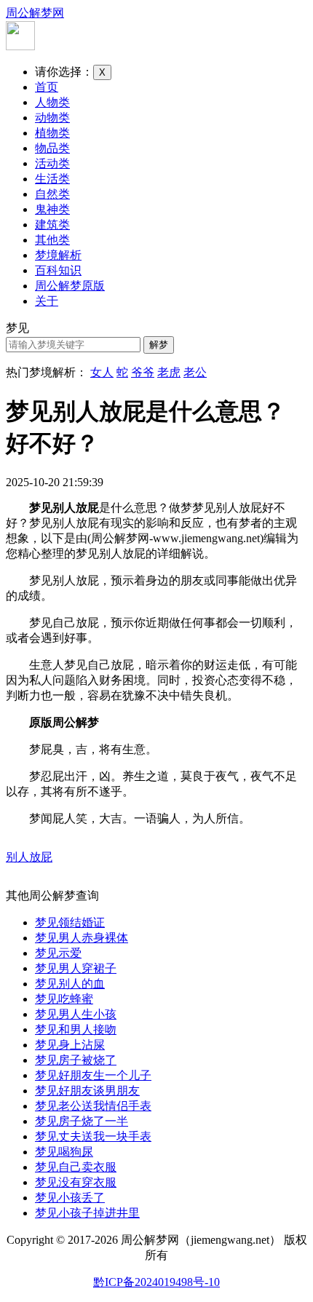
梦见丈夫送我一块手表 (93, 1136)
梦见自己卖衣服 (75, 1167)
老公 (195, 372)
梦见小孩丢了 (70, 1197)
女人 (102, 372)
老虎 (169, 372)
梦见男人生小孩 (75, 1014)
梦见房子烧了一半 (81, 1121)
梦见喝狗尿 (64, 1152)
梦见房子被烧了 (75, 1060)
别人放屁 (29, 857)
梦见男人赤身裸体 (81, 938)
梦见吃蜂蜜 (64, 999)
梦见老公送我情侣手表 (93, 1106)
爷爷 (142, 372)
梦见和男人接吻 (75, 1029)
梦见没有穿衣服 (75, 1182)
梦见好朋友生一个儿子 (93, 1075)
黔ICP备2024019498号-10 (156, 1282)
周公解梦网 (35, 13)
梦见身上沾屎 (70, 1045)
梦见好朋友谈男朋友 (87, 1090)
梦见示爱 (58, 953)
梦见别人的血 (70, 983)
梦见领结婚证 (70, 922)
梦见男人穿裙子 (75, 968)
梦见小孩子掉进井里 (87, 1213)
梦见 (17, 328)
